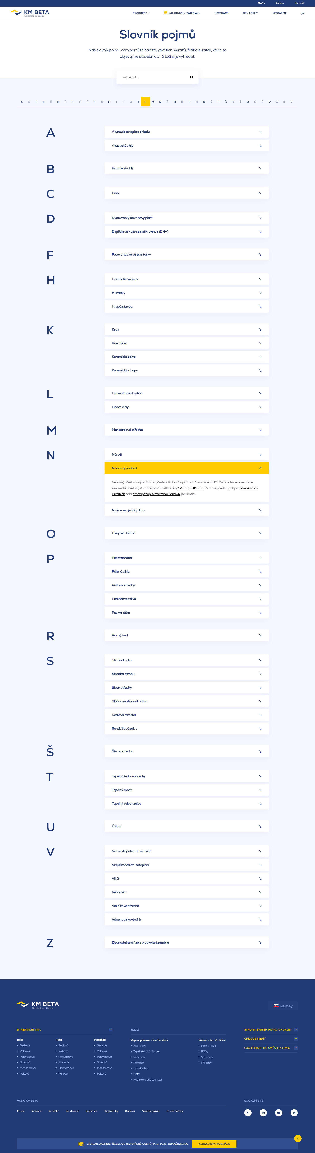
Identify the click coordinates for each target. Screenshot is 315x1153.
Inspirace (91, 1111)
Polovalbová (27, 1056)
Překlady (138, 1062)
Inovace (37, 1111)
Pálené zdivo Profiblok (212, 1040)
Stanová (25, 1062)
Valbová (25, 1051)
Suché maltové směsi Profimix (267, 1048)
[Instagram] (263, 1112)
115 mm (198, 488)
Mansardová (27, 1068)
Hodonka (100, 1039)
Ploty (136, 1074)
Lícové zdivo (140, 1068)
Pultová (24, 1073)
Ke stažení (72, 1111)
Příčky (204, 1051)
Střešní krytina (29, 1029)
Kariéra (130, 1111)
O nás (20, 1111)
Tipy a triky (111, 1111)
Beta (20, 1039)
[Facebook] (248, 1112)
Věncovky (139, 1057)
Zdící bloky (139, 1045)
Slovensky (286, 1006)
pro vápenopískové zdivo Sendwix (156, 494)
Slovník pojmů (151, 1111)
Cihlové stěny (255, 1038)
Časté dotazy (175, 1111)
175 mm (184, 488)
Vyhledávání (302, 13)
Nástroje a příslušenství (147, 1079)
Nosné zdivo (208, 1045)
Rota (59, 1039)
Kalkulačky (214, 1144)
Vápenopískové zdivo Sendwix (149, 1040)
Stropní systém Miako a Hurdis (267, 1029)
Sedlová (25, 1045)
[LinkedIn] (294, 1112)
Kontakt (54, 1111)
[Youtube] (278, 1112)
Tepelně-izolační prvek (146, 1051)
